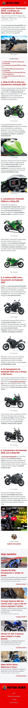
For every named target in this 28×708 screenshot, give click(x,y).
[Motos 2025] (10, 3)
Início (14, 693)
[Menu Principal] (25, 3)
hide (17, 58)
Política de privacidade (14, 696)
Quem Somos (14, 702)
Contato (14, 699)
